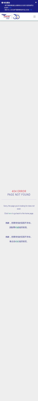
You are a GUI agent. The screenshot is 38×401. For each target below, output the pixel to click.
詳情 (10, 8)
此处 (17, 241)
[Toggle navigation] (34, 16)
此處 (17, 227)
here (10, 213)
